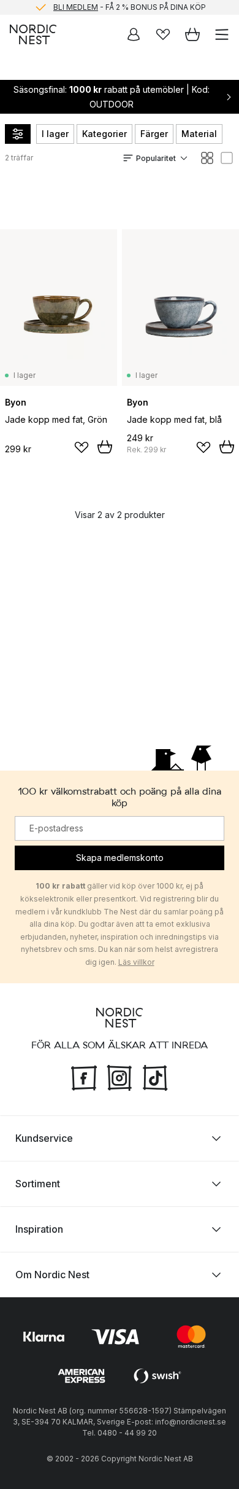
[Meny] (222, 34)
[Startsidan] (33, 34)
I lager (55, 133)
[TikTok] (155, 1076)
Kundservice (44, 1138)
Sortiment (37, 1183)
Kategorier (104, 133)
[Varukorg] (192, 34)
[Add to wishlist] (81, 447)
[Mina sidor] (133, 34)
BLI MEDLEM (75, 7)
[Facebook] (84, 1076)
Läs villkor (136, 962)
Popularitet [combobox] (156, 158)
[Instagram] (119, 1076)
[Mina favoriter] (163, 34)
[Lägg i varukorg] (104, 446)
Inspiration (39, 1229)
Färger (154, 133)
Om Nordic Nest (52, 1274)
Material (199, 133)
